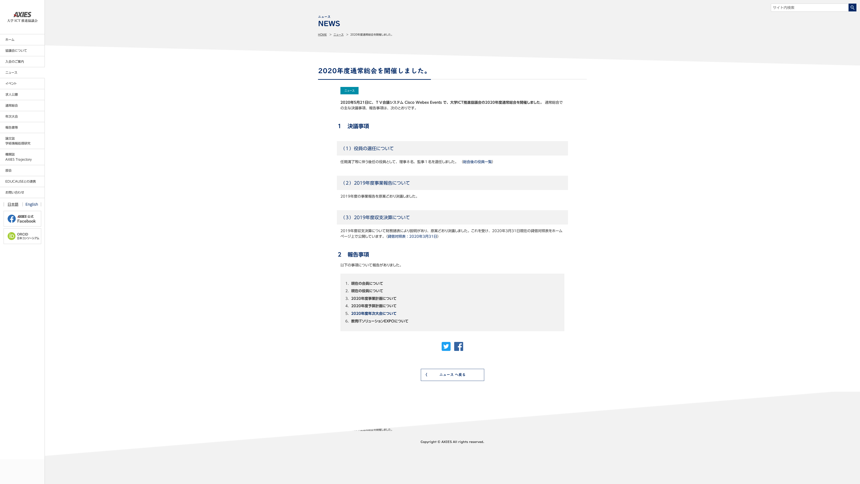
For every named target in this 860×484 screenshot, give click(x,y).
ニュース (338, 34)
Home (322, 34)
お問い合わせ (14, 192)
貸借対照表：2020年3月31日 (412, 236)
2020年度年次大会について (374, 313)
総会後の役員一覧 (477, 162)
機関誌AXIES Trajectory (18, 157)
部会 (8, 170)
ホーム (9, 39)
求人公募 (11, 94)
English (32, 204)
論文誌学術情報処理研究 (17, 141)
